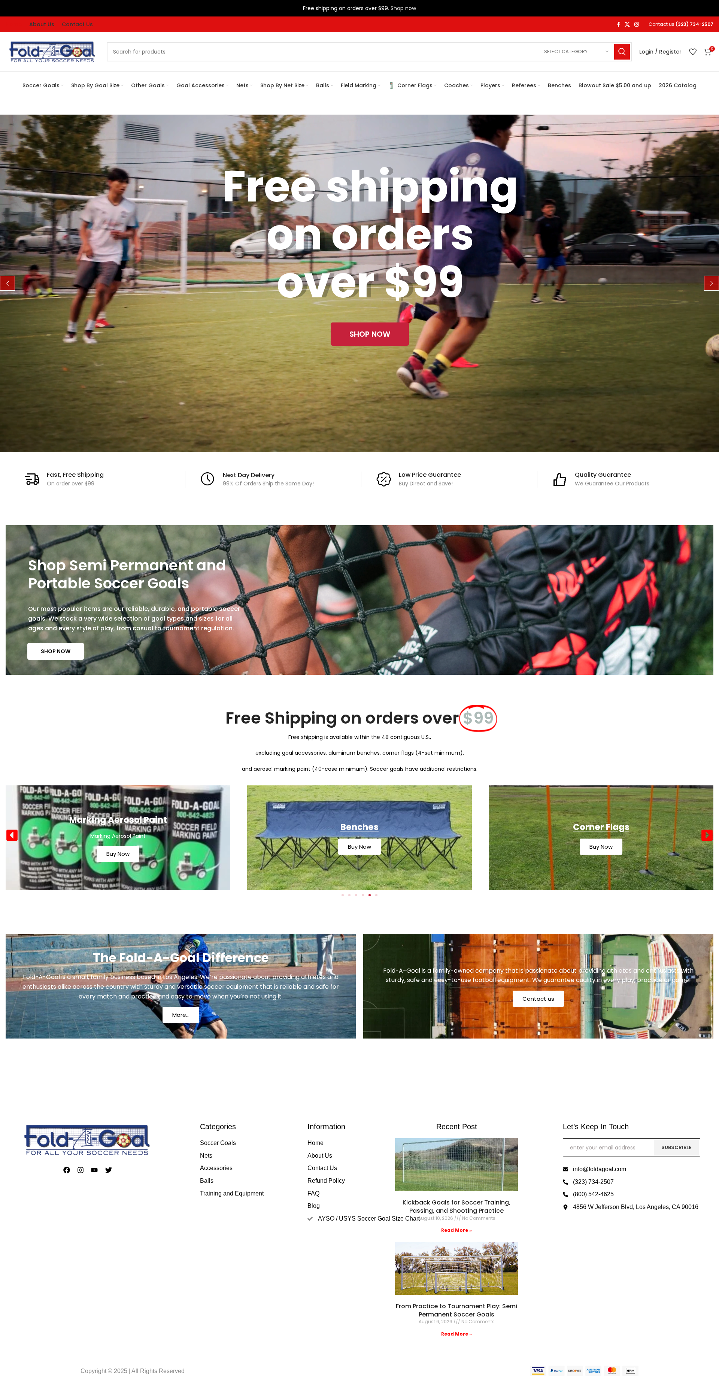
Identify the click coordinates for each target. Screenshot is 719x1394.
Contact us (538, 999)
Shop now (403, 8)
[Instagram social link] (636, 24)
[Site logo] (52, 51)
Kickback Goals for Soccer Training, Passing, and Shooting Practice (456, 1206)
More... (180, 1015)
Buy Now (118, 847)
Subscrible (676, 1147)
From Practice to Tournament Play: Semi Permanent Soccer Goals (456, 1310)
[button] (12, 835)
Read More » (456, 1230)
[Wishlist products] (692, 51)
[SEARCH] (622, 52)
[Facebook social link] (618, 24)
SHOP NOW (55, 651)
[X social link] (627, 24)
